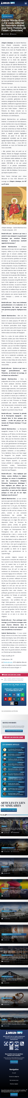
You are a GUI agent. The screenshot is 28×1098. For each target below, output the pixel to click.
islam (5, 680)
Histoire (10, 16)
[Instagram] (11, 1048)
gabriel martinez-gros (17, 679)
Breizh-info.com (8, 662)
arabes (9, 679)
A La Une (5, 16)
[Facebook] (6, 1044)
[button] (25, 3)
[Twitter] (11, 1044)
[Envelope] (17, 1048)
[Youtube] (17, 1044)
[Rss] (22, 1044)
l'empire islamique (12, 680)
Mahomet (20, 680)
